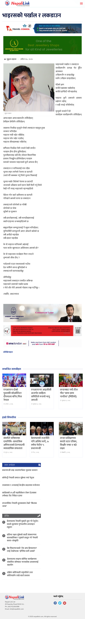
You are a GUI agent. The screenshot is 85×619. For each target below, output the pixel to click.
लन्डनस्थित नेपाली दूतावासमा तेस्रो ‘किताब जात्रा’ (19, 504)
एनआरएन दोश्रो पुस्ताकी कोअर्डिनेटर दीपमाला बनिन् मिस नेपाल (12, 394)
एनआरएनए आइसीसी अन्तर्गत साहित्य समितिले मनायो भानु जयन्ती (41, 394)
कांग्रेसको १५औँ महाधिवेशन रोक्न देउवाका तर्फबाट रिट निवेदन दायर (19, 494)
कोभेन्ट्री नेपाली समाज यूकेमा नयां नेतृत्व (18, 478)
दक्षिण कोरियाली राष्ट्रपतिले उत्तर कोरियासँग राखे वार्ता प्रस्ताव (20, 573)
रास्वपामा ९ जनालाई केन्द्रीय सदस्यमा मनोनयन (21, 485)
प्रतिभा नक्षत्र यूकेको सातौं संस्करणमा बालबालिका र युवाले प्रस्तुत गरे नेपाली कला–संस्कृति (22, 537)
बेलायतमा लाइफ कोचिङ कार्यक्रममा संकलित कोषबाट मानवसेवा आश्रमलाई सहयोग (22, 562)
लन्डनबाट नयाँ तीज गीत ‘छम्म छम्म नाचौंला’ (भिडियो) (69, 393)
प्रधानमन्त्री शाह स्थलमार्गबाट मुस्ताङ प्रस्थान (19, 470)
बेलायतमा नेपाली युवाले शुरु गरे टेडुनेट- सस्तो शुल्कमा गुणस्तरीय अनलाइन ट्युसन (23, 524)
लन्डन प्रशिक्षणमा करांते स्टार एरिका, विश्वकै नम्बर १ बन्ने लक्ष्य (68, 443)
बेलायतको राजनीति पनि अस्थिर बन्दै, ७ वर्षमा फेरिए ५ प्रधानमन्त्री (40, 443)
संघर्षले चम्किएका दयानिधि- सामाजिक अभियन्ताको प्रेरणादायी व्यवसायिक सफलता (14, 443)
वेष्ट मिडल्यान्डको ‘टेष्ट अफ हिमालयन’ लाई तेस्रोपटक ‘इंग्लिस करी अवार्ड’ (22, 549)
